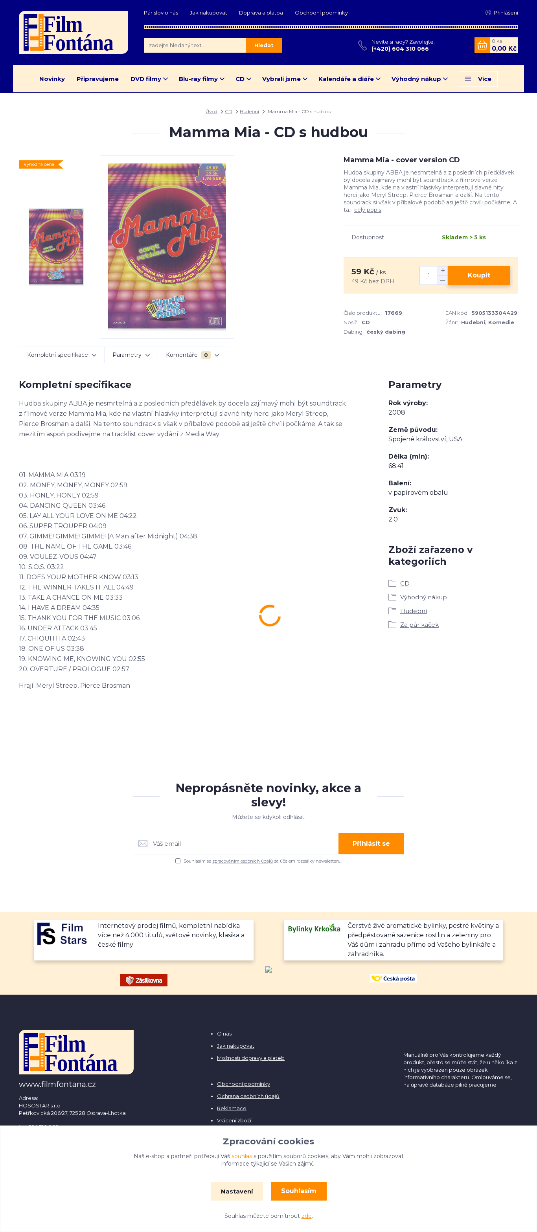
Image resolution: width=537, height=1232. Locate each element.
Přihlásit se (371, 843)
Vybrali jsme (281, 79)
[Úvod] (73, 32)
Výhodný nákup (416, 79)
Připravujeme (98, 79)
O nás (224, 1033)
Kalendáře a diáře (346, 79)
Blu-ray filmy (198, 79)
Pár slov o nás (161, 12)
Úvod (211, 111)
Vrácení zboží (234, 1120)
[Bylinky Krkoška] (314, 927)
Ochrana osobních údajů (248, 1096)
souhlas (242, 1156)
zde (307, 1215)
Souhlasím (298, 1191)
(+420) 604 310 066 (400, 48)
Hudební (249, 111)
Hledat (264, 45)
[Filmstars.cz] (65, 933)
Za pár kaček (419, 624)
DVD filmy (146, 79)
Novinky (52, 79)
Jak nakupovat (208, 12)
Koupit (479, 275)
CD (240, 79)
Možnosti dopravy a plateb (251, 1058)
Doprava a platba (261, 12)
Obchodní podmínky (321, 12)
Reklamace (231, 1108)
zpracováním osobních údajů (242, 861)
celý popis (367, 209)
